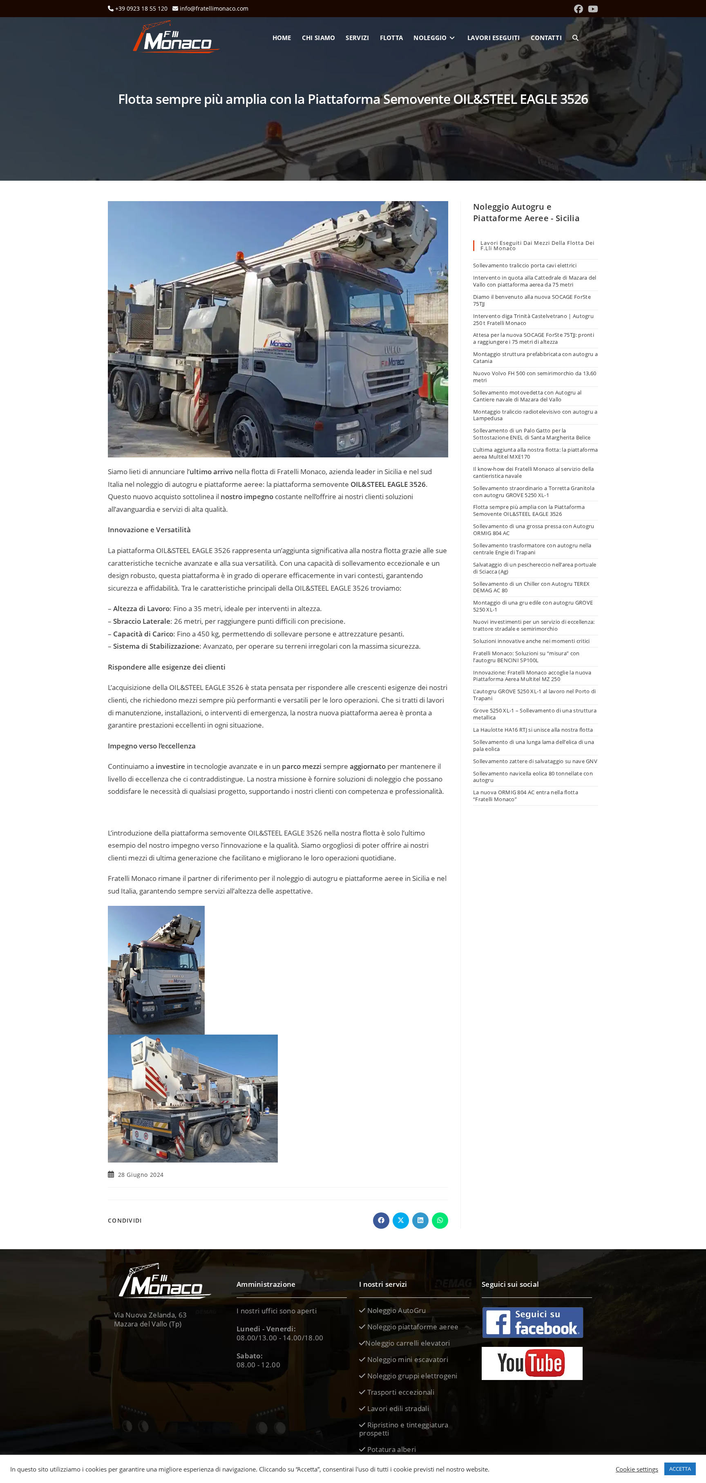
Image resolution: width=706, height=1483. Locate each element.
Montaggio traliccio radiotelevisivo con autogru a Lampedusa (535, 415)
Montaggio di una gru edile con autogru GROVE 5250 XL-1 (533, 606)
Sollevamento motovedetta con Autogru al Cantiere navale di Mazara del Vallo (527, 396)
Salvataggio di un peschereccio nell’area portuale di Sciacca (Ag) (535, 568)
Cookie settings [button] (637, 1469)
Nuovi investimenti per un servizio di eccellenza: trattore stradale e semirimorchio (534, 625)
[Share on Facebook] (381, 1220)
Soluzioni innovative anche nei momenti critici (531, 641)
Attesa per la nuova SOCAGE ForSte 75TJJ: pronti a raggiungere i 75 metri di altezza (533, 338)
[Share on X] (401, 1220)
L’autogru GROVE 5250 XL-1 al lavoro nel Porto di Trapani (534, 695)
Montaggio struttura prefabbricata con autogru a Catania (535, 357)
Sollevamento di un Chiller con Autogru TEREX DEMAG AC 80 (531, 587)
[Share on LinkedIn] (420, 1220)
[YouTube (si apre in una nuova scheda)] (591, 8)
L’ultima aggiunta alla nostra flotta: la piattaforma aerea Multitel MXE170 (535, 453)
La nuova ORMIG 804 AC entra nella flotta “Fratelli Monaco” (525, 796)
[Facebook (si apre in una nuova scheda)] (578, 8)
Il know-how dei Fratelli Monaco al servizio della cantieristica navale (533, 472)
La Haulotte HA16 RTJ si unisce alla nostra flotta (533, 729)
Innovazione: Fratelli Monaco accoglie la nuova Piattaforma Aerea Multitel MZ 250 (532, 676)
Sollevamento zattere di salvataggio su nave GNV (535, 761)
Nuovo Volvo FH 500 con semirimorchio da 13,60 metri (535, 377)
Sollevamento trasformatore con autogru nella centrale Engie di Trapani (532, 549)
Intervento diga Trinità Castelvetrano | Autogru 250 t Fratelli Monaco (533, 319)
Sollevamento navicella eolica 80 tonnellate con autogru (533, 777)
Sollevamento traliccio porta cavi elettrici (524, 265)
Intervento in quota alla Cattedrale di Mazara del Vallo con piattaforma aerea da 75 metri (535, 281)
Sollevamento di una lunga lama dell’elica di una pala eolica (533, 745)
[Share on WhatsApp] (440, 1220)
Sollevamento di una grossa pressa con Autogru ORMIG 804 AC (533, 529)
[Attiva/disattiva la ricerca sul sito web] (575, 37)
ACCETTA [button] (680, 1468)
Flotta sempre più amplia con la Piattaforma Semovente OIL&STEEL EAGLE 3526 (529, 510)
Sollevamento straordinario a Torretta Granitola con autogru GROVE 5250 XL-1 (533, 491)
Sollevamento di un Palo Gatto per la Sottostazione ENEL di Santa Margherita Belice (532, 434)
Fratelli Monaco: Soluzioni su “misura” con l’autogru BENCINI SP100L (526, 657)
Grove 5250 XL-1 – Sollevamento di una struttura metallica (535, 714)
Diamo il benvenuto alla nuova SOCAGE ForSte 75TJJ (532, 300)
